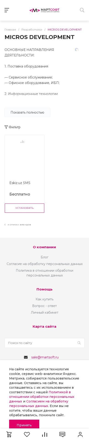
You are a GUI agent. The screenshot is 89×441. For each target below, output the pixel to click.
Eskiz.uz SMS (19, 183)
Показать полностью (27, 112)
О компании (44, 247)
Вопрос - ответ (44, 306)
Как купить (44, 299)
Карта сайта (44, 326)
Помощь (44, 289)
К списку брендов (19, 224)
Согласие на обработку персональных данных (45, 264)
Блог (44, 257)
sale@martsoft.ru (45, 357)
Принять (24, 425)
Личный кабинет (44, 312)
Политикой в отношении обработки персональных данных (41, 396)
